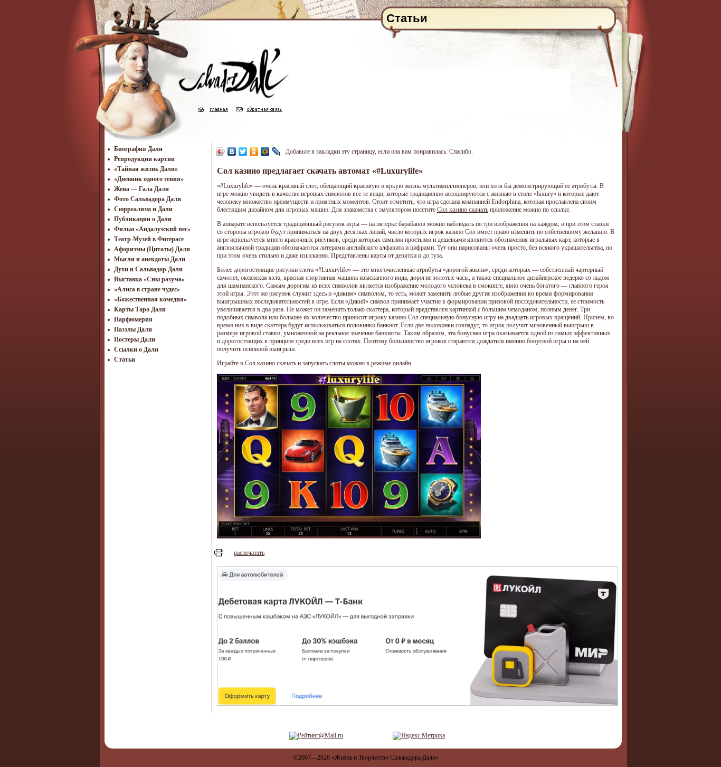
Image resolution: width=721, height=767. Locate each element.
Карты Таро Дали (140, 309)
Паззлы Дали (133, 329)
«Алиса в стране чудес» (147, 289)
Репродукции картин (144, 159)
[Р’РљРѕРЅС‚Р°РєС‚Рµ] (232, 151)
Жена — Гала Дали (141, 189)
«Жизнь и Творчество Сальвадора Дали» (385, 757)
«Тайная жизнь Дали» (146, 169)
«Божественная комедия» (150, 299)
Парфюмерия (133, 319)
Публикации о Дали (143, 219)
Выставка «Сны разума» (149, 279)
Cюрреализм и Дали (143, 209)
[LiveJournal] (276, 151)
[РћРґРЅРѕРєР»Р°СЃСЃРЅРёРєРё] (254, 151)
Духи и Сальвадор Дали (148, 269)
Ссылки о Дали (136, 349)
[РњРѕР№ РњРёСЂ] (265, 151)
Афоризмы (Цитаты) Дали (152, 249)
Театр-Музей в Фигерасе (149, 239)
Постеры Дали (134, 339)
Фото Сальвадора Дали (147, 199)
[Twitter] (243, 151)
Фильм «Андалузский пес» (152, 229)
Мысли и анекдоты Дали (149, 259)
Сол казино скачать (462, 209)
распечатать (249, 552)
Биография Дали (138, 149)
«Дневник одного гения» (149, 179)
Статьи (124, 359)
